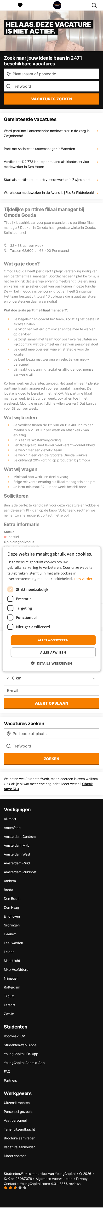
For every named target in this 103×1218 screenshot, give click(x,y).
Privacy (82, 1179)
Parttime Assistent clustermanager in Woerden (39, 149)
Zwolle (9, 1014)
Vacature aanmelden (19, 1147)
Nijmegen (11, 978)
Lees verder (83, 578)
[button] (51, 663)
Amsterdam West (17, 854)
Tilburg (9, 996)
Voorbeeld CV (14, 1036)
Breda (8, 890)
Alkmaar (10, 819)
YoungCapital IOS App (21, 1054)
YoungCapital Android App (24, 1063)
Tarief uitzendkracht (19, 1129)
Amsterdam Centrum (20, 836)
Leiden (9, 952)
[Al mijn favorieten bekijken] (20, 5)
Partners (10, 1080)
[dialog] (52, 609)
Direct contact (15, 1156)
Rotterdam (12, 987)
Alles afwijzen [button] (53, 652)
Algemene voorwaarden (54, 1179)
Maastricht (12, 961)
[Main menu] (6, 5)
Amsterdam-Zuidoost (20, 872)
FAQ (7, 1071)
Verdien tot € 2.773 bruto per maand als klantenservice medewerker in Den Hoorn (46, 164)
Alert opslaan (51, 703)
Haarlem (10, 934)
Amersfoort (12, 828)
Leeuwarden (13, 943)
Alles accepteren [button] (53, 640)
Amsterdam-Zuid (17, 863)
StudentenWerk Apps (20, 1045)
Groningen (12, 925)
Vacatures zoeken (51, 99)
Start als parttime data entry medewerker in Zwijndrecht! (47, 180)
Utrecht (9, 1005)
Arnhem (10, 881)
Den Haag (11, 907)
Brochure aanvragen (19, 1138)
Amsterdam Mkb (16, 845)
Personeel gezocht (18, 1111)
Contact (10, 1184)
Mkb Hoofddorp (16, 969)
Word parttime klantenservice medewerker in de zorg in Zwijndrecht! (47, 133)
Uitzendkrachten (17, 1103)
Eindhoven (12, 916)
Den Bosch (12, 898)
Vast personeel (15, 1120)
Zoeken (51, 758)
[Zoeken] (96, 5)
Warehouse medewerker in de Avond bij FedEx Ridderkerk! (49, 192)
